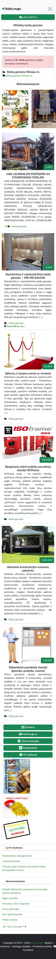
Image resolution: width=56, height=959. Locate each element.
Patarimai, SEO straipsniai (15, 904)
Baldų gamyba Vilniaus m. (19, 76)
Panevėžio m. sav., (16, 326)
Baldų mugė (12, 8)
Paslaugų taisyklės (21, 946)
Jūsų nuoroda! (14, 926)
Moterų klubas (9, 920)
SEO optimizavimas (12, 914)
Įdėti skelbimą (29, 17)
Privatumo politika (42, 946)
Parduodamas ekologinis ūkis (17, 856)
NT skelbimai (15, 848)
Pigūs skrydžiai (10, 898)
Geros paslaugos (10, 909)
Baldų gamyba (19, 226)
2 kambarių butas (11, 861)
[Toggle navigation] (50, 9)
